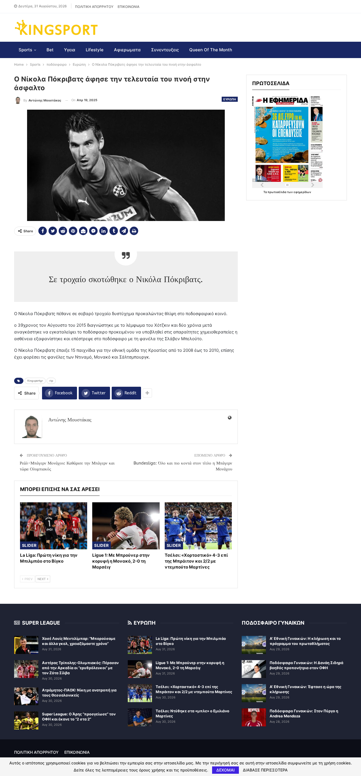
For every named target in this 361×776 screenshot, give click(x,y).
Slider (29, 545)
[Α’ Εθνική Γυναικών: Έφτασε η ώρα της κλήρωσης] (254, 693)
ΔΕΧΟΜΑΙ (225, 770)
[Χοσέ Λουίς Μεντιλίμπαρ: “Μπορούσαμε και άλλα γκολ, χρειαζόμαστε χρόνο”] (26, 645)
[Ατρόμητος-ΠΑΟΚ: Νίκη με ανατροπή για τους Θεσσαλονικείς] (26, 696)
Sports (25, 49)
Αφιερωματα (127, 49)
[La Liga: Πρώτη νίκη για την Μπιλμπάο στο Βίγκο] (53, 525)
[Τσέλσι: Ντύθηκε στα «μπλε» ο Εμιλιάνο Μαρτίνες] (140, 717)
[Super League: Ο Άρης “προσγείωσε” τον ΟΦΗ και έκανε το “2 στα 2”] (26, 720)
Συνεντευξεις (165, 49)
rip (51, 381)
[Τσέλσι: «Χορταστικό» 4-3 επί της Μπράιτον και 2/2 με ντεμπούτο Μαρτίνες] (198, 525)
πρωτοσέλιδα (277, 192)
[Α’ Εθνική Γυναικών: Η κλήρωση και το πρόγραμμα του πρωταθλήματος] (254, 645)
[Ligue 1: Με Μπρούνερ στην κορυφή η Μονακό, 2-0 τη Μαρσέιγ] (125, 525)
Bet (50, 49)
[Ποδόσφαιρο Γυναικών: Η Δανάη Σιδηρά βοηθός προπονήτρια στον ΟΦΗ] (254, 669)
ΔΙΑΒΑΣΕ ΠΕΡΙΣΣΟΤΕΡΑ (265, 770)
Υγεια (69, 49)
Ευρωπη (229, 99)
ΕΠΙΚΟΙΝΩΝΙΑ (128, 7)
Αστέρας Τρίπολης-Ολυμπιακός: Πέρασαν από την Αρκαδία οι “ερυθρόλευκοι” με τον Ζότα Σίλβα (80, 667)
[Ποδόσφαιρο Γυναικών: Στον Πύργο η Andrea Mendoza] (254, 717)
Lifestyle (95, 49)
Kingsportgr (35, 381)
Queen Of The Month (210, 49)
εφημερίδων (302, 192)
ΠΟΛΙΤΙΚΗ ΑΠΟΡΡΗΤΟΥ (94, 7)
